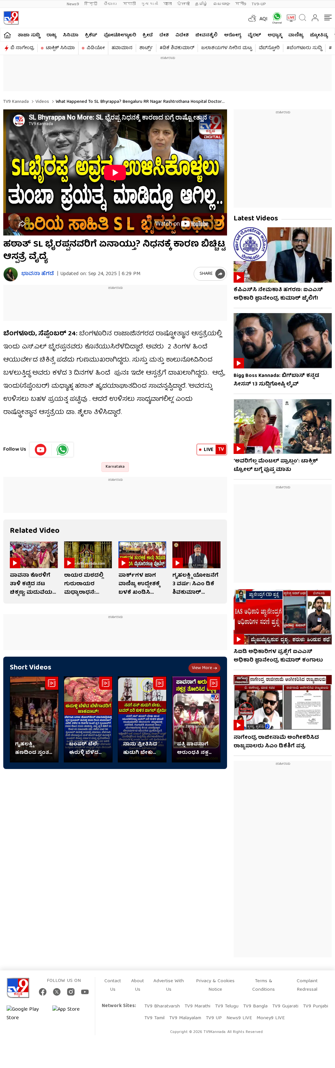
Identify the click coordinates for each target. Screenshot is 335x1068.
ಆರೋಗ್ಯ (232, 35)
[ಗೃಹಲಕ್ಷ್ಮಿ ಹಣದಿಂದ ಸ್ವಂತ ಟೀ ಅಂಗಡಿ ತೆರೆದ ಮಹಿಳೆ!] (34, 719)
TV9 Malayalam (185, 1018)
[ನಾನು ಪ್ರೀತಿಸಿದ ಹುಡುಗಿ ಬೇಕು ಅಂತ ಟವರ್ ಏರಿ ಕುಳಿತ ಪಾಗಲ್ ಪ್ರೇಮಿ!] (142, 719)
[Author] (10, 274)
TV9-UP (259, 4)
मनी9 (240, 4)
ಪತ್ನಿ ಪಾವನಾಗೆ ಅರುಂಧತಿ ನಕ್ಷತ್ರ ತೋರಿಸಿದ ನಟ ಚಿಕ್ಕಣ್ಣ (195, 748)
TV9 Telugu (226, 1006)
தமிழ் (201, 4)
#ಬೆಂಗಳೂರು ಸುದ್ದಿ (304, 48)
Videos (41, 102)
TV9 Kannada (16, 102)
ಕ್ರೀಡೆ (148, 35)
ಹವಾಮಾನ (122, 48)
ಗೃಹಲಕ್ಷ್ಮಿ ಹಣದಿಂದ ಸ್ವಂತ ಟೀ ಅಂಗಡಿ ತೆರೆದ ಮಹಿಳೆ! (34, 748)
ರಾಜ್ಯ (51, 35)
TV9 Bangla (255, 1006)
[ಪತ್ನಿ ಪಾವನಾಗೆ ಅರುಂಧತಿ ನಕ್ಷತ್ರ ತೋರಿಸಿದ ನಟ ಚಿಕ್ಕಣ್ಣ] (196, 719)
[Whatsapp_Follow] (62, 450)
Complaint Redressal (307, 985)
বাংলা (167, 4)
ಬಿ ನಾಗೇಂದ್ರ (22, 48)
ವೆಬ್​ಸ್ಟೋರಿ (269, 48)
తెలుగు (111, 4)
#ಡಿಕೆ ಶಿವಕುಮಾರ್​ (177, 48)
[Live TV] (289, 18)
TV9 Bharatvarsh (162, 1006)
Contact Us (112, 985)
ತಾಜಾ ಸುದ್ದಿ (29, 35)
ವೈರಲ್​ (254, 35)
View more (202, 668)
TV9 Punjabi (315, 1006)
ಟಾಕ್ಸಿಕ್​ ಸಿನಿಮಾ (60, 48)
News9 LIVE (239, 1018)
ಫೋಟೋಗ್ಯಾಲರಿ (120, 35)
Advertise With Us (168, 985)
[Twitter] (57, 992)
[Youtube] (41, 450)
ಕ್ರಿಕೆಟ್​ (91, 35)
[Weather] (251, 18)
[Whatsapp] (275, 18)
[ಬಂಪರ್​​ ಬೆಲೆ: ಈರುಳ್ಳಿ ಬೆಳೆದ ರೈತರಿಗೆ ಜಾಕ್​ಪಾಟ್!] (88, 719)
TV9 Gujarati (285, 1006)
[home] (7, 35)
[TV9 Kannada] (11, 18)
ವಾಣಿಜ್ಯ (295, 35)
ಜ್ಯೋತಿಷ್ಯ (319, 35)
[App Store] (72, 1013)
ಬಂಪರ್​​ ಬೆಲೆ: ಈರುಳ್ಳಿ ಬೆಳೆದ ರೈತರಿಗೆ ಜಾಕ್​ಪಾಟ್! (83, 748)
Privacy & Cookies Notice (215, 985)
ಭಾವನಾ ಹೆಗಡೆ (37, 274)
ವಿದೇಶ (182, 35)
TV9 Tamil (154, 1018)
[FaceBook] (42, 992)
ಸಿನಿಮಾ (71, 35)
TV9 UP (214, 1018)
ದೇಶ (164, 35)
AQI (263, 19)
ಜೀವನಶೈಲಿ (206, 35)
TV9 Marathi (197, 1006)
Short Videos (30, 668)
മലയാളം (221, 4)
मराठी (129, 4)
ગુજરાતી (149, 4)
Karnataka (115, 466)
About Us (137, 985)
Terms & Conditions (263, 985)
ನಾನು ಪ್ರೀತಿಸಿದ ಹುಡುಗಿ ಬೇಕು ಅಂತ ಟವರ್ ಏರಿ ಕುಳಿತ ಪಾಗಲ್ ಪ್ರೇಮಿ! (141, 748)
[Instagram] (71, 992)
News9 (73, 4)
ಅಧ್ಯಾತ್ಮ (275, 35)
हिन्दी (91, 4)
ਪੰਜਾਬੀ (183, 4)
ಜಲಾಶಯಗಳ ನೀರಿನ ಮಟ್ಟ (226, 48)
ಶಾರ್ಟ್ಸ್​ (146, 48)
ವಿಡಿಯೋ (96, 48)
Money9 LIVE (270, 1018)
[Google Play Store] (26, 1013)
